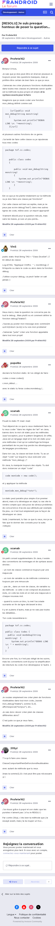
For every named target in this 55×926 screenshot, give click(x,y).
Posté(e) (24, 62)
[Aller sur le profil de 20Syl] (5, 750)
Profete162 (11, 35)
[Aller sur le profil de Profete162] (5, 61)
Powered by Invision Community (27, 921)
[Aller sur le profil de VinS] (5, 249)
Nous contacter (22, 917)
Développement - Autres (38, 38)
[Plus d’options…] (49, 61)
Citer (12, 234)
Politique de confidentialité (32, 914)
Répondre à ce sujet (27, 48)
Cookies (37, 917)
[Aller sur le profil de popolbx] (5, 365)
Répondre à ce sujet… (19, 865)
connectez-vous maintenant (16, 853)
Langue (11, 914)
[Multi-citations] (4, 235)
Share (14, 881)
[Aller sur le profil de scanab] (5, 413)
